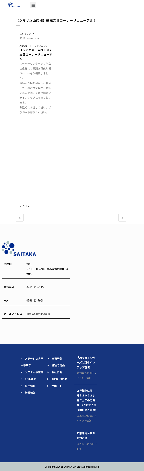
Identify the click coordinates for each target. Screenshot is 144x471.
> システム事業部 (32, 372)
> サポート (54, 386)
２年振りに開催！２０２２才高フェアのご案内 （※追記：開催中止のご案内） (87, 400)
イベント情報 (84, 378)
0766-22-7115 (35, 287)
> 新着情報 (28, 392)
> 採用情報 (28, 386)
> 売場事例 (56, 358)
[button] (33, 5)
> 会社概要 (54, 372)
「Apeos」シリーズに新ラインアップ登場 (86, 362)
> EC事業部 (28, 379)
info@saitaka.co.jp (38, 314)
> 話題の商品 (56, 365)
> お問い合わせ (57, 379)
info (79, 448)
